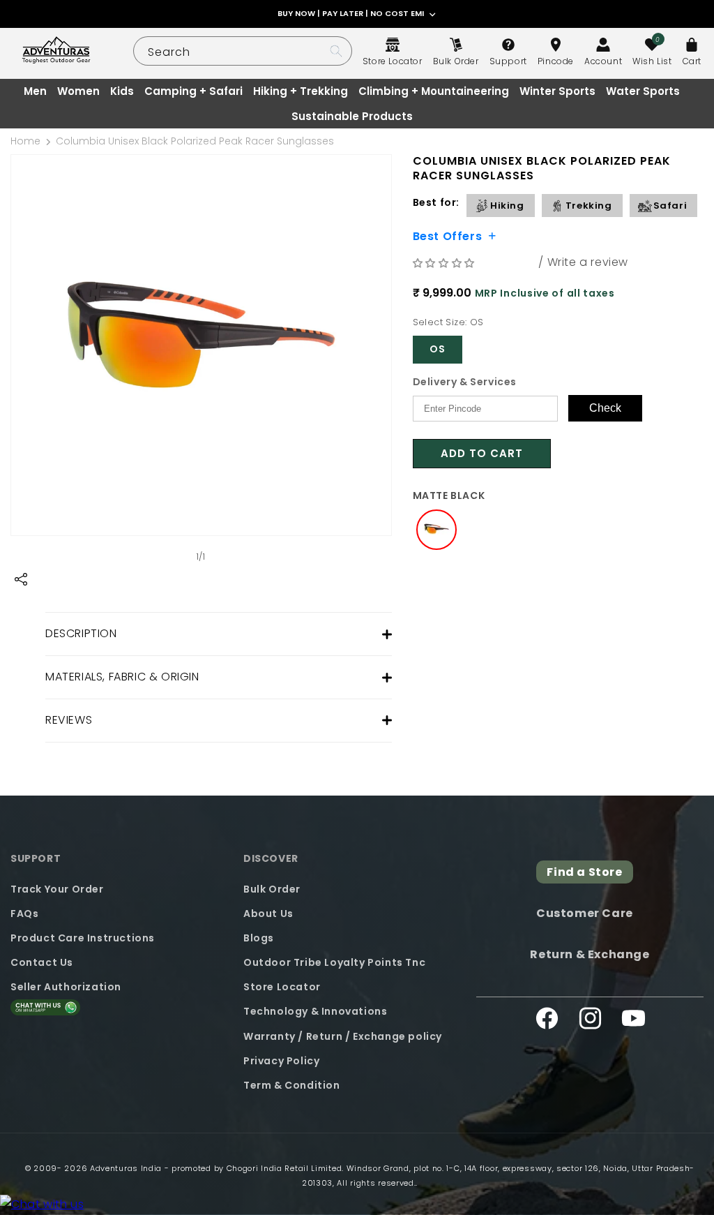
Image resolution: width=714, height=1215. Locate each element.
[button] (445, 263)
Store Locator (282, 987)
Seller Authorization (65, 987)
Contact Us (41, 962)
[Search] (336, 51)
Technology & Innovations (315, 1011)
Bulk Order (272, 889)
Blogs (258, 938)
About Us (268, 913)
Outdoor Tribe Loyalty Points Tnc (334, 962)
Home (25, 141)
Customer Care (584, 913)
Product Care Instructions (82, 938)
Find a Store (584, 872)
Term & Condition (291, 1085)
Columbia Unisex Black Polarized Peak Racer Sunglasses (195, 141)
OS (438, 349)
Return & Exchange (589, 954)
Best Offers (448, 235)
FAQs (24, 913)
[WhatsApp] (42, 1205)
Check (605, 408)
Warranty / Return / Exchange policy (342, 1036)
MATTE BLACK (449, 495)
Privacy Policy (281, 1061)
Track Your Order (57, 889)
